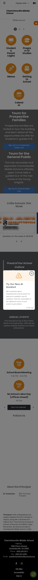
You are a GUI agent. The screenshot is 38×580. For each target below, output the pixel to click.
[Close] (32, 273)
